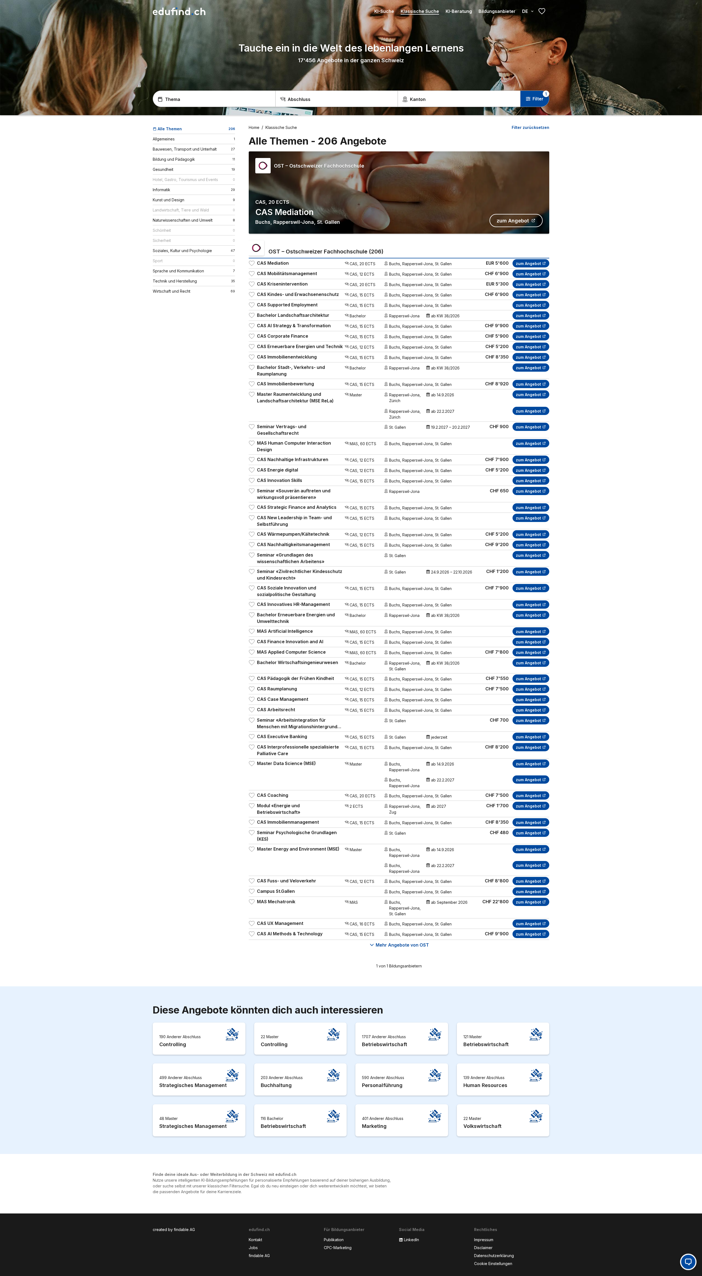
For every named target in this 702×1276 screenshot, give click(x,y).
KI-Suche (384, 11)
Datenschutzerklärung (494, 1255)
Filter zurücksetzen (530, 127)
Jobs (253, 1247)
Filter (538, 98)
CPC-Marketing (338, 1247)
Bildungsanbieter (497, 11)
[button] (688, 1262)
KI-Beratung (459, 11)
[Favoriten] (541, 11)
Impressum (483, 1239)
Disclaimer (483, 1247)
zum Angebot (513, 221)
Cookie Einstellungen (493, 1263)
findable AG (259, 1255)
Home (254, 127)
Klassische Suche (420, 11)
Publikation (334, 1239)
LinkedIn (411, 1239)
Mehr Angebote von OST (402, 945)
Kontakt (255, 1239)
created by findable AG (174, 1229)
